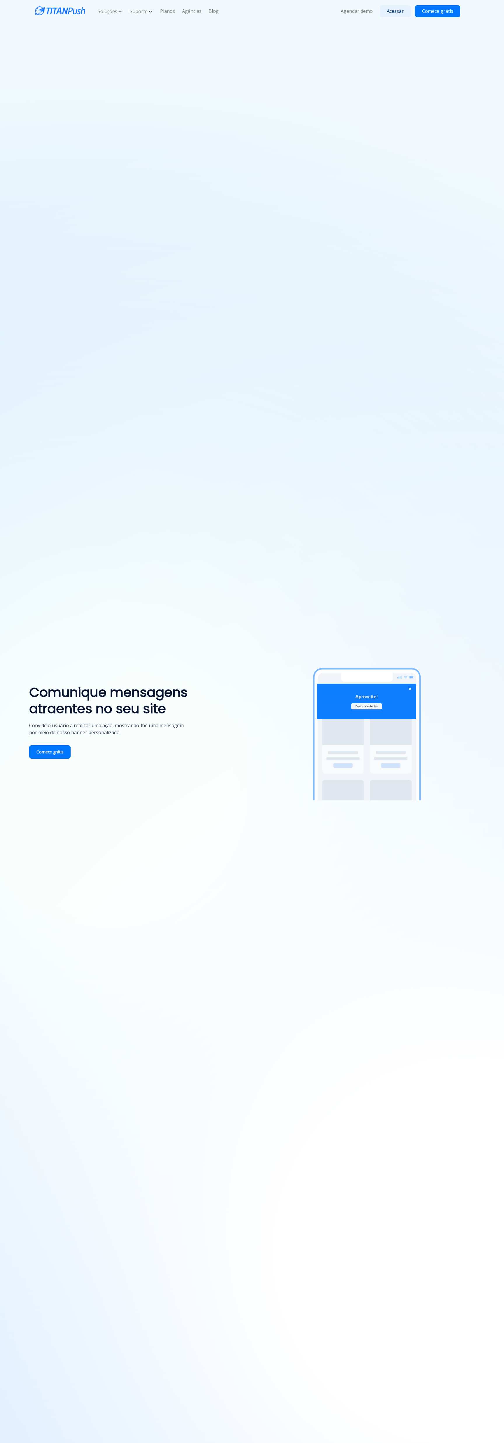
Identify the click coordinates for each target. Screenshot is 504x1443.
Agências (192, 11)
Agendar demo (357, 11)
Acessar (395, 11)
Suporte (139, 11)
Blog (214, 11)
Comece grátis (437, 11)
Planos (167, 11)
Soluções (107, 11)
